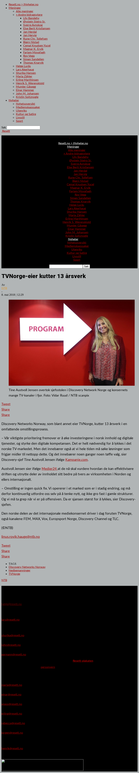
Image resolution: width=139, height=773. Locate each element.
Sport (19, 121)
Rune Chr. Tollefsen (35, 38)
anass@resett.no (11, 704)
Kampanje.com (76, 460)
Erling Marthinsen (27, 79)
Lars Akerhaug (25, 69)
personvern (48, 667)
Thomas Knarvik (33, 62)
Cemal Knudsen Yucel (36, 45)
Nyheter (14, 100)
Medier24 (50, 469)
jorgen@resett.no (12, 732)
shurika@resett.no (12, 635)
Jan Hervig (30, 35)
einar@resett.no (11, 694)
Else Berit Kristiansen (36, 28)
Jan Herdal (30, 31)
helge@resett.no (11, 604)
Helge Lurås (23, 66)
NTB (4, 288)
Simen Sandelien (33, 59)
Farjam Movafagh (34, 52)
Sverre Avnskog (33, 25)
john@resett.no (11, 645)
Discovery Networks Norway (27, 567)
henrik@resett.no (12, 748)
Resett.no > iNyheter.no (23, 4)
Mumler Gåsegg (26, 86)
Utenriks (21, 110)
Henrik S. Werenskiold (30, 83)
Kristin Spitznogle (27, 97)
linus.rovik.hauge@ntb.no (20, 537)
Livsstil (20, 117)
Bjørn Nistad (31, 42)
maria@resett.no (11, 685)
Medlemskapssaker (28, 107)
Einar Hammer (25, 90)
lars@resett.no (10, 619)
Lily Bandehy (31, 18)
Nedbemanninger (19, 570)
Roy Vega (29, 55)
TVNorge (14, 573)
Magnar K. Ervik (33, 49)
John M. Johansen (27, 93)
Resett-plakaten (83, 660)
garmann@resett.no (13, 654)
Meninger (15, 7)
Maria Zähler (24, 76)
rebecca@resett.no (13, 723)
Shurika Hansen (26, 73)
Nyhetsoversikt (25, 103)
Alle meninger (24, 11)
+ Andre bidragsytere (29, 14)
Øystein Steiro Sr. (34, 21)
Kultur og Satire (26, 114)
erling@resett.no (11, 713)
